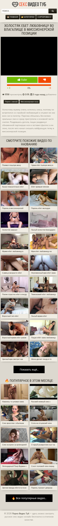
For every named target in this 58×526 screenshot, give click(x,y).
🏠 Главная (12, 17)
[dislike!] (44, 80)
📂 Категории (27, 17)
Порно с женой (11, 101)
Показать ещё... (29, 369)
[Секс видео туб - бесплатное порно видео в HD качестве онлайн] (29, 3)
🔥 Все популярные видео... (29, 498)
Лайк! (23, 80)
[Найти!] (52, 11)
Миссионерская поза (29, 101)
